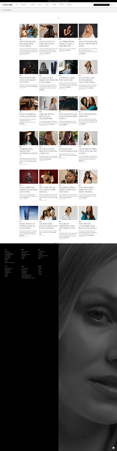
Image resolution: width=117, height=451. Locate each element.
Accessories (69, 4)
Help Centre (7, 251)
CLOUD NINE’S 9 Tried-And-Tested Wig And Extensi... (88, 151)
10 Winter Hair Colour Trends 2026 (68, 150)
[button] (113, 447)
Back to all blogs (7, 10)
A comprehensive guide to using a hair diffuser (67, 43)
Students (6, 273)
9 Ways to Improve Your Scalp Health (28, 115)
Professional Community (26, 254)
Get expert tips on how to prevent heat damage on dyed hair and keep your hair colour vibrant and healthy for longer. (48, 158)
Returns (6, 261)
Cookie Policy (24, 272)
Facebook (40, 271)
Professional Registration (9, 254)
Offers (39, 258)
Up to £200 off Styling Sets (43, 255)
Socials (39, 266)
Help (6, 249)
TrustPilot (39, 274)
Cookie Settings (24, 273)
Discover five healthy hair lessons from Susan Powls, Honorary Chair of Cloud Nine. (48, 232)
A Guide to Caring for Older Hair (67, 79)
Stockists (6, 275)
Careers (23, 258)
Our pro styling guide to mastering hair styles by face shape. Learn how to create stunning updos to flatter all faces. (68, 196)
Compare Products (8, 272)
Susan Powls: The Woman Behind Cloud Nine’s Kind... (87, 80)
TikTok (39, 269)
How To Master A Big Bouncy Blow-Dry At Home (88, 43)
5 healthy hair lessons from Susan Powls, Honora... (48, 226)
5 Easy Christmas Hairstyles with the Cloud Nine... (28, 189)
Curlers (47, 4)
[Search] (111, 5)
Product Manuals (8, 255)
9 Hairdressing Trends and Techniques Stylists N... (29, 152)
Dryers (39, 4)
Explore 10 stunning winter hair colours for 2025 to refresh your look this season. (67, 155)
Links (6, 266)
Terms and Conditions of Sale (27, 275)
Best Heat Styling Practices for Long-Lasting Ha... (48, 151)
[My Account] (114, 5)
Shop (39, 249)
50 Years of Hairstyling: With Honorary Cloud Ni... (67, 227)
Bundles (54, 4)
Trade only (61, 4)
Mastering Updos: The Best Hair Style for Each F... (67, 189)
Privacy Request (24, 271)
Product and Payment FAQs (9, 262)
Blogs (6, 276)
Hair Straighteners (41, 251)
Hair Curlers (40, 254)
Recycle (23, 257)
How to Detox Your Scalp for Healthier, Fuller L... (68, 116)
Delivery (6, 259)
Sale (16, 4)
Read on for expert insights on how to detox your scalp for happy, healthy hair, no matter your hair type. (68, 123)
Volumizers (33, 4)
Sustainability (24, 255)
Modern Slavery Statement (26, 276)
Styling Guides (7, 258)
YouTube (39, 272)
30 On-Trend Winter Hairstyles (88, 115)
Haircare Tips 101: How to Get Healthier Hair (46, 116)
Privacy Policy (24, 269)
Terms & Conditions (25, 268)
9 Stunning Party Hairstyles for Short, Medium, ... (86, 189)
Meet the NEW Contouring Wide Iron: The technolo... (88, 226)
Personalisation (7, 271)
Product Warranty (8, 257)
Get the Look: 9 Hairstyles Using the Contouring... (48, 80)
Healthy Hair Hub (8, 269)
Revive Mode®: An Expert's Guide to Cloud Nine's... (27, 226)
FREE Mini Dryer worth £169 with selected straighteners (58, 1)
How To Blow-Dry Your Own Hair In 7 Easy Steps (28, 80)
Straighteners (23, 4)
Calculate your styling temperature (101, 4)
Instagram (40, 268)
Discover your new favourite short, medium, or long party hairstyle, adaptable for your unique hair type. (87, 196)
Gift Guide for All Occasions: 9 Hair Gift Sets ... (47, 189)
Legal (23, 266)
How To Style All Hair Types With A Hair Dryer (46, 43)
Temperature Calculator (9, 268)
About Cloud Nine (25, 251)
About (23, 249)
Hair (21, 39)
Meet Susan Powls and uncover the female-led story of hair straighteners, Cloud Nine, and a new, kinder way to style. (88, 87)
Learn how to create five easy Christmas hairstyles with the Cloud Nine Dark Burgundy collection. (28, 196)
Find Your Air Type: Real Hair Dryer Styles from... (28, 43)
